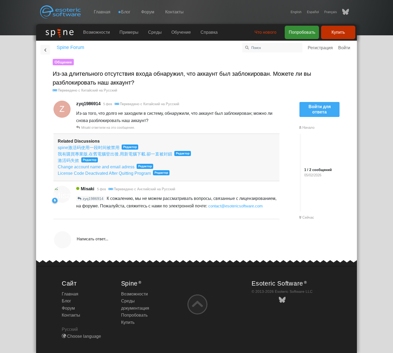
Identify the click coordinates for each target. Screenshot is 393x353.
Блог (66, 301)
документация (135, 308)
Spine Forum (70, 47)
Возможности (96, 32)
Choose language (83, 336)
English (296, 12)
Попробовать (302, 32)
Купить (338, 32)
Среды (155, 32)
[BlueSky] (343, 12)
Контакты (174, 12)
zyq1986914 (93, 198)
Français (330, 12)
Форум (147, 12)
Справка (209, 32)
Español (313, 12)
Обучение (181, 32)
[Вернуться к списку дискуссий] (45, 50)
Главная (102, 12)
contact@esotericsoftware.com (235, 206)
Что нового (265, 32)
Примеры (129, 32)
